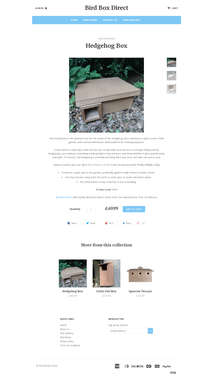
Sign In (39, 8)
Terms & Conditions (70, 345)
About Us (64, 329)
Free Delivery (131, 20)
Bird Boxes (90, 20)
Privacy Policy (67, 341)
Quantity (75, 209)
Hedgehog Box (72, 291)
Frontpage (106, 38)
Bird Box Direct (106, 7)
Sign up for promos (118, 325)
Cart (175, 8)
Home (74, 20)
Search (63, 325)
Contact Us (110, 20)
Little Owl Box (106, 291)
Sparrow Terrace (140, 291)
